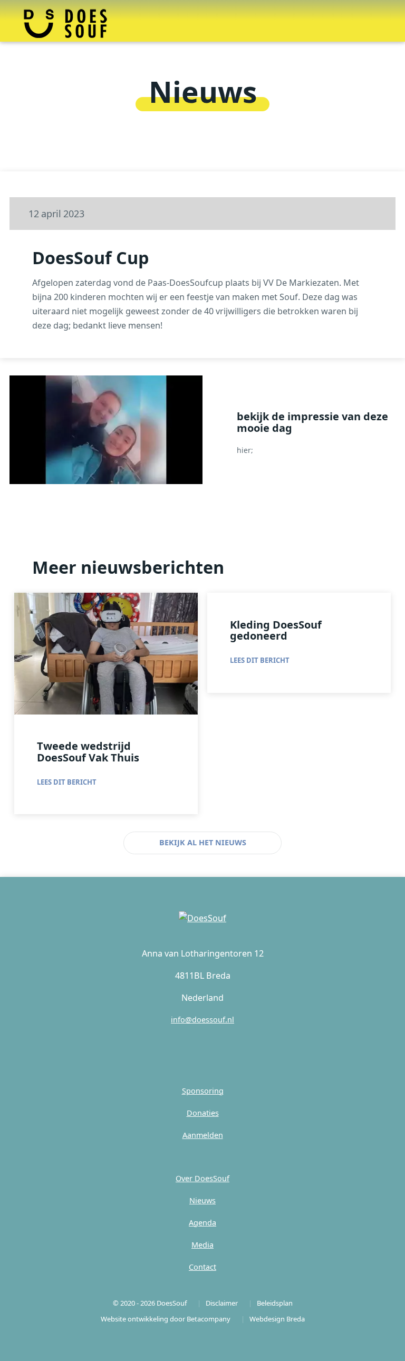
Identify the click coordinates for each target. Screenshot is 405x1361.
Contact (202, 1267)
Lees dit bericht (67, 782)
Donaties (203, 1113)
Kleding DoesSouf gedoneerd (276, 630)
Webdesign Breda (277, 1319)
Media (202, 1245)
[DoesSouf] (202, 918)
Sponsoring (203, 1091)
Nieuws (202, 1200)
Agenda (202, 1223)
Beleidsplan (275, 1303)
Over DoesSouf (202, 1178)
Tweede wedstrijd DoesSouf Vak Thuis (88, 751)
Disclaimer (222, 1303)
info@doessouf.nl (202, 1020)
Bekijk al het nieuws (202, 842)
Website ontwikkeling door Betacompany (165, 1319)
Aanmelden (202, 1135)
